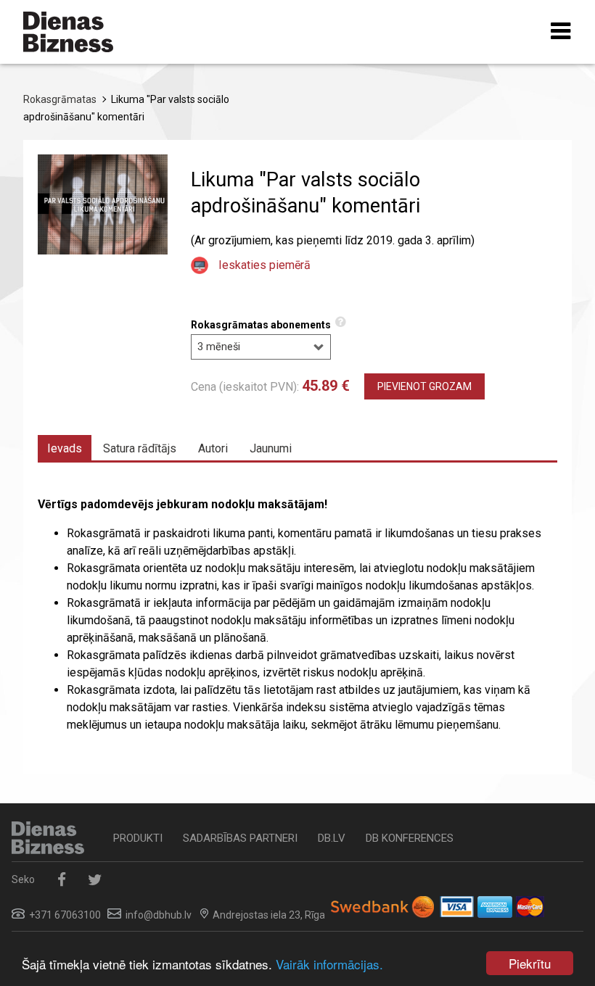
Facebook (61, 879)
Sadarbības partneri (240, 838)
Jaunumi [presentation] (271, 448)
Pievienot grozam (424, 386)
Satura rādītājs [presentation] (139, 448)
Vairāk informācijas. (329, 964)
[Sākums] (68, 32)
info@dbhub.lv (159, 915)
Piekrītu (530, 963)
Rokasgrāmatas (60, 99)
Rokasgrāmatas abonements (261, 325)
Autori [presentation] (213, 448)
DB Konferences (410, 838)
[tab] (64, 447)
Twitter (94, 879)
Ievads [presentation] (64, 448)
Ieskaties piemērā (264, 265)
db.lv (331, 838)
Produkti (138, 838)
